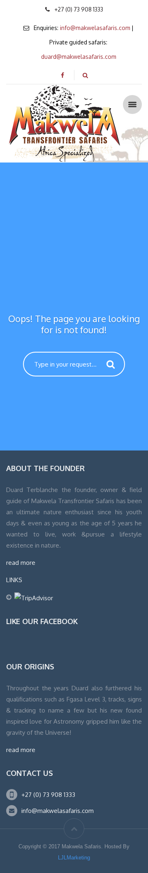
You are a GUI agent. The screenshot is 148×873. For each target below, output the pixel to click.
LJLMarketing (74, 857)
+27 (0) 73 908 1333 (48, 795)
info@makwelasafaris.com (95, 27)
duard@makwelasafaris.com (78, 56)
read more (20, 563)
